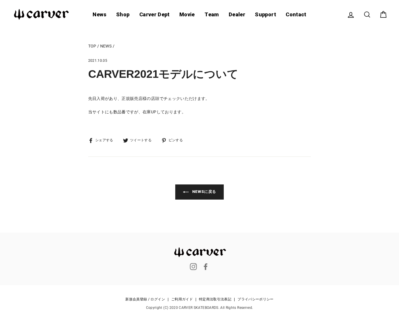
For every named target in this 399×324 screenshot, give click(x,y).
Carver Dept (154, 14)
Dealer (237, 14)
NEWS (106, 46)
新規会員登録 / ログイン (145, 299)
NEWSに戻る (203, 191)
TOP (92, 46)
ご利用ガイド (182, 299)
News (99, 14)
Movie (187, 14)
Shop (122, 14)
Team (211, 14)
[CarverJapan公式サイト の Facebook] (205, 266)
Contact (296, 14)
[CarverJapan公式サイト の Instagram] (193, 266)
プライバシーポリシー (255, 299)
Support (265, 14)
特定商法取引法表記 (215, 299)
